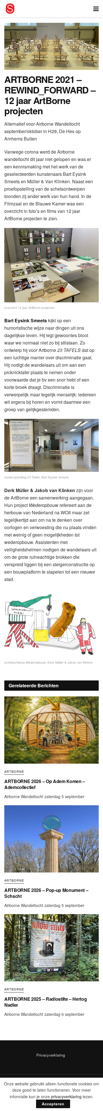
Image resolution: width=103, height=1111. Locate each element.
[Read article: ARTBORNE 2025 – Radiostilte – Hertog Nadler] (51, 947)
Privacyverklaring (50, 1055)
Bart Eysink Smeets (25, 320)
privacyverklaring (66, 1096)
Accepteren (53, 1103)
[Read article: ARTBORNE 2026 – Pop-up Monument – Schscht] (51, 839)
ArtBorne (14, 772)
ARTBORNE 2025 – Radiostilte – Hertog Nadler (45, 1002)
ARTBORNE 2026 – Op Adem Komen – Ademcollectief (44, 784)
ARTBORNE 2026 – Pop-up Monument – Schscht (46, 893)
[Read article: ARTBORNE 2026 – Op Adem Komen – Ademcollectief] (51, 730)
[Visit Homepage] (10, 8)
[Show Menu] (96, 8)
